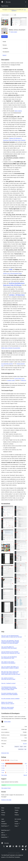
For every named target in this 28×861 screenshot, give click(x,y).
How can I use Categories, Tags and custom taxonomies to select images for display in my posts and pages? (10, 642)
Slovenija (6, 843)
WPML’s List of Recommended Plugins (12, 273)
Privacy (3, 814)
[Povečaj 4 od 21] (11, 543)
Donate (17, 823)
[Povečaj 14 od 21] (25, 541)
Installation (5, 48)
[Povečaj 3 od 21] (11, 531)
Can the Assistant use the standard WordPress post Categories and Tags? (10, 652)
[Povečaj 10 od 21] (11, 615)
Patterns (17, 814)
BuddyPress (4, 837)
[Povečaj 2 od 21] (11, 519)
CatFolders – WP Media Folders (17, 295)
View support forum (6, 788)
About (2, 808)
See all (25, 775)
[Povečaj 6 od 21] (11, 566)
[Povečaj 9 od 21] (11, 602)
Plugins (16, 812)
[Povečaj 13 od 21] (25, 530)
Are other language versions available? (10, 698)
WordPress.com (5, 830)
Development (6, 51)
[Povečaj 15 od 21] (25, 552)
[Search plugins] (15, 15)
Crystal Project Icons (19, 378)
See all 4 (25, 743)
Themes (16, 810)
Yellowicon (23, 380)
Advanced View (5, 753)
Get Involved (18, 819)
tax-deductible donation (7, 363)
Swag (17, 826)
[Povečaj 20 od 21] (25, 609)
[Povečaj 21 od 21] (25, 620)
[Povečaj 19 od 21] (25, 597)
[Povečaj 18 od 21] (25, 586)
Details (4, 41)
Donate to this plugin (6, 799)
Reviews (5, 45)
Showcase (17, 808)
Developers (4, 823)
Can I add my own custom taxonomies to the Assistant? (8, 662)
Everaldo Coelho (11, 380)
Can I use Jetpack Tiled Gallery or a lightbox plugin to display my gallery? (10, 667)
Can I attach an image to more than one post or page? (8, 678)
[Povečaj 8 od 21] (11, 590)
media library (20, 749)
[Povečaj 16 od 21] (25, 564)
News (2, 810)
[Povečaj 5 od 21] (11, 555)
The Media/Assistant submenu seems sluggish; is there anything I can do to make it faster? (9, 688)
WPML (10, 269)
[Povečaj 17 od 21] (25, 575)
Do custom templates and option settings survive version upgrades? (9, 694)
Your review (4, 775)
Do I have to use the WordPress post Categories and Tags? (9, 657)
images (21, 746)
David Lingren (13, 32)
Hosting (3, 812)
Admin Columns (18, 110)
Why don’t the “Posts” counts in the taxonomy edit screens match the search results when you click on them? (10, 673)
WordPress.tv (5, 826)
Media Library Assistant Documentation (10, 348)
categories (17, 746)
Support (4, 55)
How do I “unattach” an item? (8, 683)
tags (25, 749)
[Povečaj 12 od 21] (25, 519)
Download (4, 36)
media (25, 746)
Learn (2, 819)
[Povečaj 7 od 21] (11, 578)
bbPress (4, 835)
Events (16, 821)
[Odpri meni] (26, 2)
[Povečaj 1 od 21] (11, 507)
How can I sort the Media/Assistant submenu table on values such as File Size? (11, 636)
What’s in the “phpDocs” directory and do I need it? (7, 703)
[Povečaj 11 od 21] (25, 507)
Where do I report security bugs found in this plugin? (7, 708)
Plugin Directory (4, 5)
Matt (3, 832)
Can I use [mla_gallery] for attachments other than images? (9, 647)
